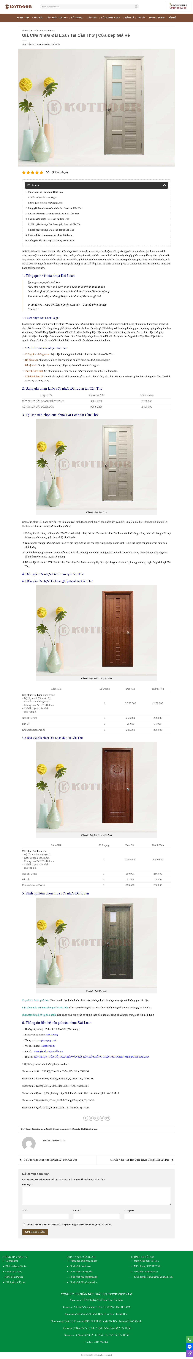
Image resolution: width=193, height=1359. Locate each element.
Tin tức (141, 18)
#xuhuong (76, 296)
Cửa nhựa (76, 18)
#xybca (87, 291)
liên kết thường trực (89, 1129)
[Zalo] (189, 1346)
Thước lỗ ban (157, 18)
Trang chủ (23, 18)
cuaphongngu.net (47, 1040)
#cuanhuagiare (56, 291)
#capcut (65, 296)
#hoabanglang (100, 291)
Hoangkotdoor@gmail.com (48, 1051)
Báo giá (129, 18)
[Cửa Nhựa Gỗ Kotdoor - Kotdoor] (19, 7)
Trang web (129, 1210)
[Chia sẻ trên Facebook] (85, 1118)
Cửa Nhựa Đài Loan (36, 251)
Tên (24, 1210)
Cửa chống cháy (110, 18)
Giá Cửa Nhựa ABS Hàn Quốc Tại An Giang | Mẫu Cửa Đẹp (140, 1159)
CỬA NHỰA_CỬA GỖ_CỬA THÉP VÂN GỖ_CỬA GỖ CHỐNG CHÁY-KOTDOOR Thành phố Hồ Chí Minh (91, 1056)
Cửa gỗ (92, 18)
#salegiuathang (51, 296)
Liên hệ (172, 18)
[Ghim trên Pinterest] (102, 1118)
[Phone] (189, 1339)
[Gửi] (136, 6)
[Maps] (189, 1353)
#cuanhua (78, 286)
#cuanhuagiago (37, 291)
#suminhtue (34, 296)
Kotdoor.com (48, 1045)
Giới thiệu (37, 18)
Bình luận (27, 1184)
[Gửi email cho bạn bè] (96, 1118)
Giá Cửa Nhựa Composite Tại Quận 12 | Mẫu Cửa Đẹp (50, 1159)
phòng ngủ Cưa (52, 44)
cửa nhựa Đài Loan (38, 521)
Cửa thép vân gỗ (56, 18)
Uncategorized (47, 31)
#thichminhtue (73, 291)
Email (76, 1210)
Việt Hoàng (52, 1034)
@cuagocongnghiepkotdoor (44, 282)
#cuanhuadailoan (94, 286)
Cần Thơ (56, 251)
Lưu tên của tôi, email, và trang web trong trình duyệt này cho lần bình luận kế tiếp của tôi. (69, 1224)
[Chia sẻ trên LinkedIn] (107, 1118)
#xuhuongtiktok (92, 296)
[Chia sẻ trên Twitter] (91, 1118)
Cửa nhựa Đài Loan (72, 251)
